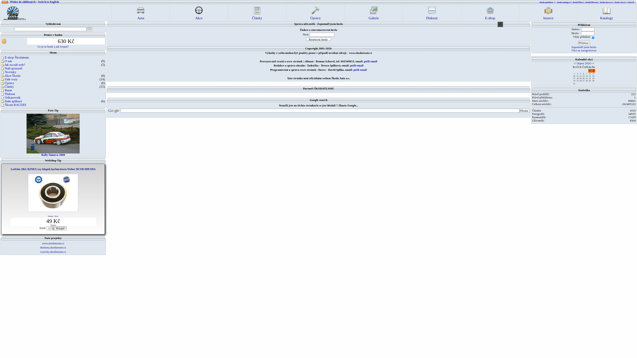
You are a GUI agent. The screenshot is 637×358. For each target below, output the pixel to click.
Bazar (8, 90)
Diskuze (10, 94)
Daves (56, 216)
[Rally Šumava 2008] (53, 133)
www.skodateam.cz (53, 243)
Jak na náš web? (15, 64)
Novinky (10, 72)
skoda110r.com (591, 2)
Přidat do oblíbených (22, 1)
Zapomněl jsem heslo (583, 47)
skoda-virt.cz (619, 2)
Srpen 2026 (584, 63)
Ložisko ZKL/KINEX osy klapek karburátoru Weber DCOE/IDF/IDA (53, 169)
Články (9, 86)
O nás (8, 61)
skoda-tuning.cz (563, 2)
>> (592, 63)
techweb (630, 2)
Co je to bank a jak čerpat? (53, 46)
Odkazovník (13, 97)
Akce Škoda (12, 75)
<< (575, 63)
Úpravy (9, 83)
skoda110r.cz (577, 2)
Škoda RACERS (15, 105)
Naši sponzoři (13, 68)
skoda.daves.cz (606, 2)
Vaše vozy (11, 79)
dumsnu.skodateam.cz (53, 247)
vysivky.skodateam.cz (53, 251)
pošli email (370, 61)
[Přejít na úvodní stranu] (13, 12)
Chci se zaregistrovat (584, 50)
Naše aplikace (13, 101)
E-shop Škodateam (17, 57)
